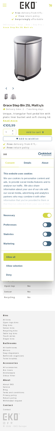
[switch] (47, 224)
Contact (8, 405)
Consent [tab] (10, 162)
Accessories (10, 363)
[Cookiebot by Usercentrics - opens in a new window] (38, 154)
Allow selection (14, 266)
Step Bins (37, 24)
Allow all (10, 257)
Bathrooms (10, 343)
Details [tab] (27, 162)
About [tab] (45, 162)
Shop (20, 24)
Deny (9, 274)
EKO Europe (9, 24)
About (6, 380)
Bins (28, 24)
